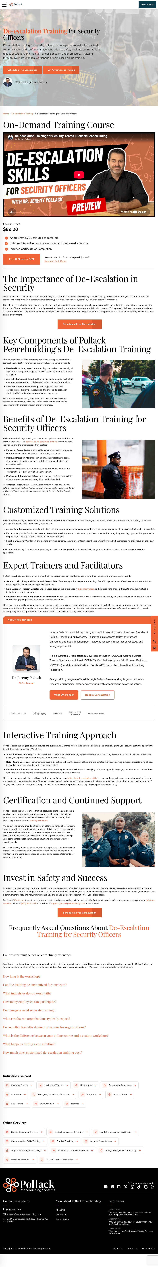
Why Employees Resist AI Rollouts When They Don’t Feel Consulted (130, 1222)
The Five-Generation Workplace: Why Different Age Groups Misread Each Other (130, 1213)
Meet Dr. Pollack (64, 694)
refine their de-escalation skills (82, 778)
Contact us (19, 900)
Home (6, 113)
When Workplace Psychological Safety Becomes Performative (130, 1232)
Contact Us (61, 1214)
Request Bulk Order (55, 261)
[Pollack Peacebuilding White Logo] (29, 1185)
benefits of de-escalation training (41, 441)
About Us (60, 1209)
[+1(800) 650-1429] (154, 641)
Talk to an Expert (147, 4)
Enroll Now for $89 (21, 259)
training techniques (39, 820)
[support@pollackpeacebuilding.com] (154, 647)
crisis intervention (86, 588)
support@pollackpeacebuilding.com (68, 903)
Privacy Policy (62, 1219)
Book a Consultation (97, 695)
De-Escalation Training (22, 113)
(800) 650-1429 (28, 903)
